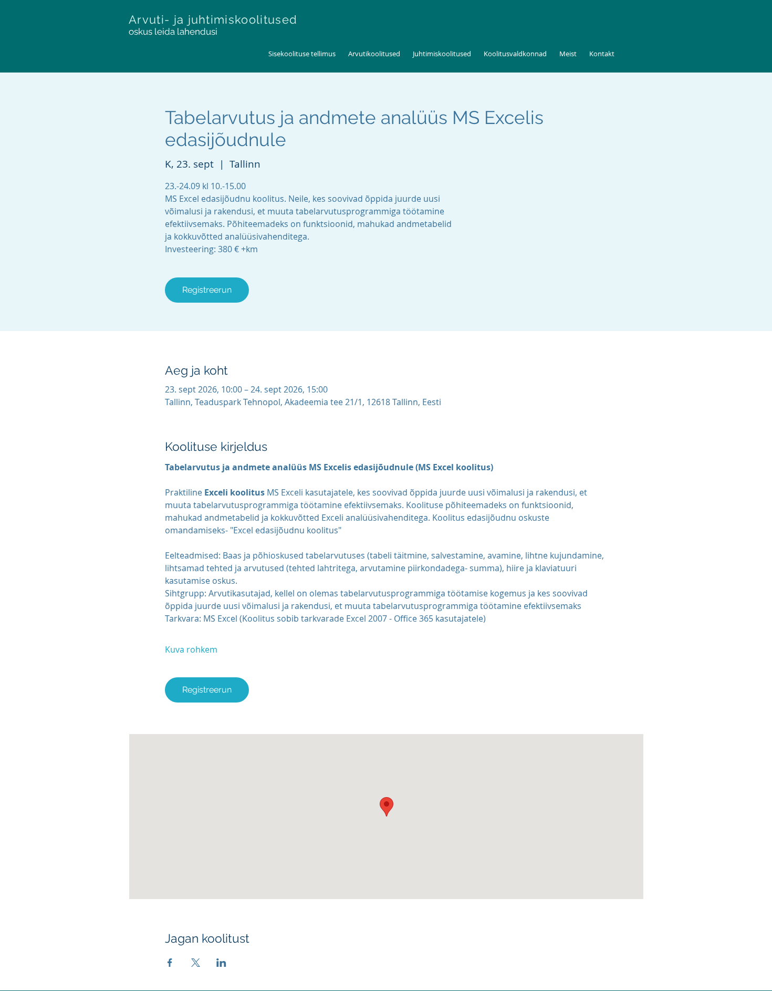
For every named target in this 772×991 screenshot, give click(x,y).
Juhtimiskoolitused (442, 53)
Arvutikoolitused (374, 53)
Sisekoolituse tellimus (302, 53)
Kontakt (601, 53)
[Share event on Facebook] (170, 962)
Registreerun (207, 290)
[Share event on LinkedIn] (221, 962)
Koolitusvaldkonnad (515, 53)
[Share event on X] (196, 962)
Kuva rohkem (191, 649)
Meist (568, 53)
